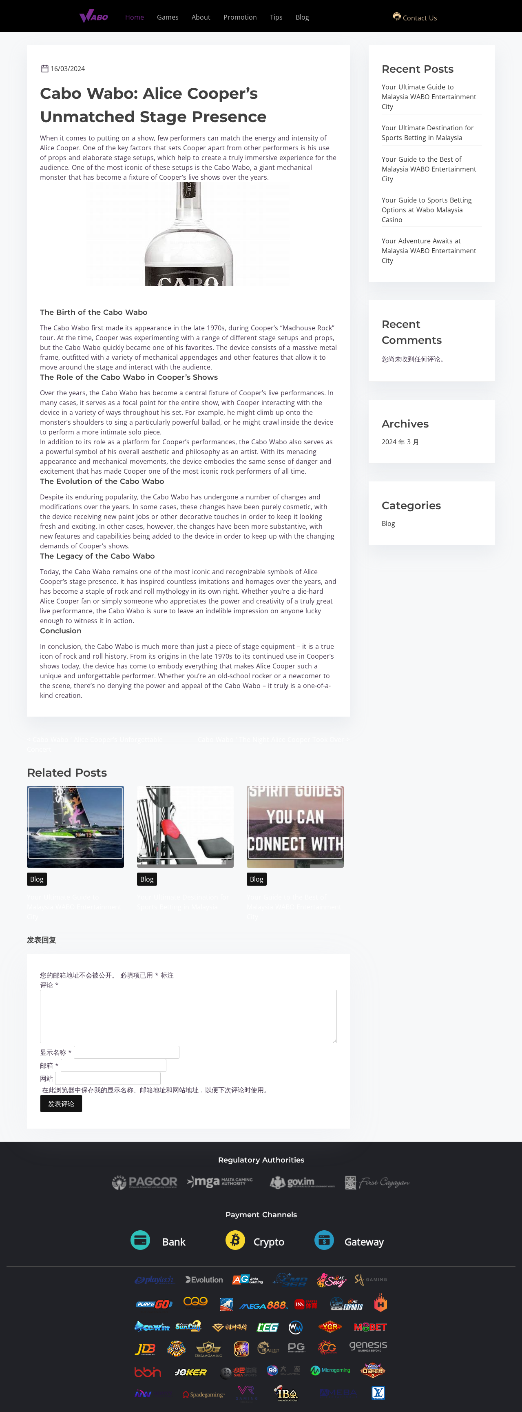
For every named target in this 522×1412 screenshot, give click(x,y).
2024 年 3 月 (400, 441)
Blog (37, 879)
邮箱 (49, 1064)
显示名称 (56, 1051)
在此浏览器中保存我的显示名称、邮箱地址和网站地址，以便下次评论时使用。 (156, 1089)
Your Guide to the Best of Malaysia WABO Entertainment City (294, 907)
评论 (49, 984)
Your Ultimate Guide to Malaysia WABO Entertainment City (74, 907)
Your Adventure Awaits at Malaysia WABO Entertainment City (429, 250)
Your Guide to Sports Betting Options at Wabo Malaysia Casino (427, 210)
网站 (46, 1077)
